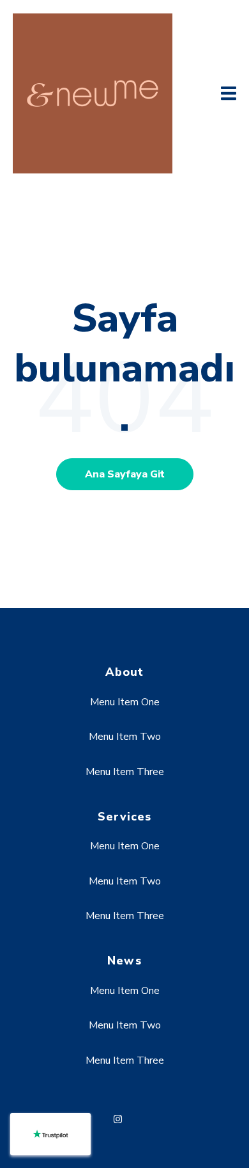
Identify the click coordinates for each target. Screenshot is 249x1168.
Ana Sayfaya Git (125, 474)
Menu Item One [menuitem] (125, 702)
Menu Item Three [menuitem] (125, 772)
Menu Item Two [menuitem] (125, 737)
